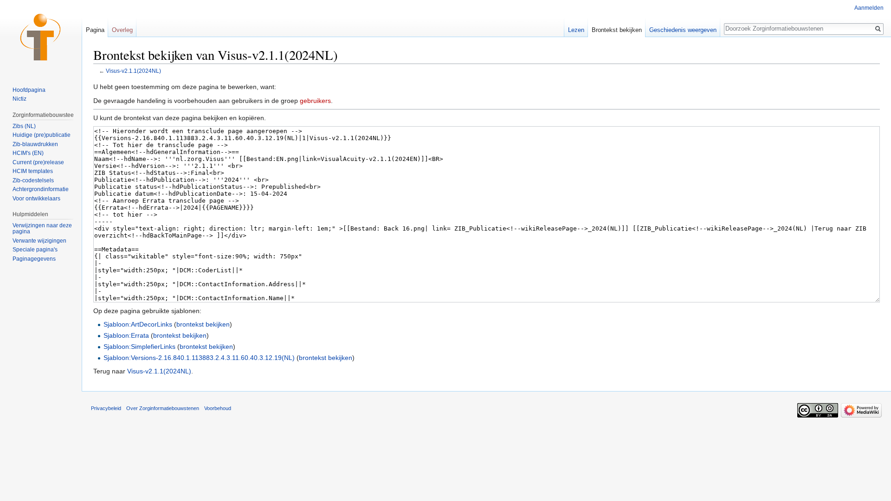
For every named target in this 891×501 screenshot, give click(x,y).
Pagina (95, 29)
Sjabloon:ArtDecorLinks (137, 324)
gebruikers (315, 100)
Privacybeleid (106, 408)
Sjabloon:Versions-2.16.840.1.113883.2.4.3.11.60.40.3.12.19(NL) (199, 357)
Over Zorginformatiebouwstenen (162, 408)
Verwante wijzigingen (39, 241)
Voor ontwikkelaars (36, 198)
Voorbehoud (217, 408)
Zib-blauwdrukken (35, 144)
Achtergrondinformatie (41, 189)
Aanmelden (869, 8)
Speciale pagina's (35, 249)
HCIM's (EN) (28, 153)
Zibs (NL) (24, 126)
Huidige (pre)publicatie (42, 135)
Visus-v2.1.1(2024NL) (133, 71)
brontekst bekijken (203, 324)
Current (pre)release (38, 162)
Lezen (576, 29)
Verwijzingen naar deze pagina (42, 228)
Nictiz (19, 99)
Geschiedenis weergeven (683, 29)
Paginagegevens (34, 259)
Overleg (122, 29)
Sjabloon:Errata (126, 335)
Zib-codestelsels (33, 180)
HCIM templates (33, 171)
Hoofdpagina (29, 90)
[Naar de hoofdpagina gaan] (41, 37)
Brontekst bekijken (617, 29)
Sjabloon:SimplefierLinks (139, 346)
